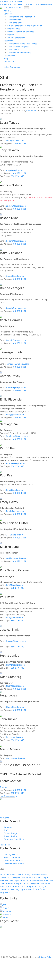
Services (8, 13)
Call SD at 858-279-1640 (40, 4)
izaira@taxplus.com (15, 276)
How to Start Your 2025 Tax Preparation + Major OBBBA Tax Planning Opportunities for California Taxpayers (23, 889)
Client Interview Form (14, 860)
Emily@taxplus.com (15, 414)
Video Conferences (16, 37)
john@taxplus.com (14, 737)
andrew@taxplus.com (16, 206)
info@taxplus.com (8, 796)
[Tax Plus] (1, 7)
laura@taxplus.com (15, 140)
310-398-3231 (19, 143)
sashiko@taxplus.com (16, 558)
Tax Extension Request (18, 46)
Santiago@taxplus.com (17, 436)
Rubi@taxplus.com (14, 490)
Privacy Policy (10, 836)
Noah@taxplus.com (15, 686)
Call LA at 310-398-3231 (13, 4)
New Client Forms (12, 857)
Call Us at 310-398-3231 (13, 1)
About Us (8, 10)
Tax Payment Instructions (19, 52)
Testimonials (9, 55)
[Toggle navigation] (26, 7)
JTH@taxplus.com (14, 534)
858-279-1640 (17, 176)
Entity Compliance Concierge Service (24, 25)
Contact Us (9, 61)
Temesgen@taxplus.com (17, 364)
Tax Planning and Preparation (21, 16)
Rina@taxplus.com (14, 585)
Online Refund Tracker (14, 863)
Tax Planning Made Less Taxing (22, 43)
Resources (8, 40)
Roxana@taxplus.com (16, 241)
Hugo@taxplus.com (15, 707)
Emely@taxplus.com (15, 511)
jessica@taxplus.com (16, 641)
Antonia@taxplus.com (16, 387)
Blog (6, 58)
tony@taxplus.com (15, 170)
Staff (6, 830)
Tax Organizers (11, 854)
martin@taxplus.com (15, 758)
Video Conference (15, 7)
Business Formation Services (20, 31)
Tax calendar (13, 49)
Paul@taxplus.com (14, 617)
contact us (31, 110)
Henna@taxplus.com (15, 665)
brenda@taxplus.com (16, 308)
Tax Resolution (14, 19)
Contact (4, 787)
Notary (10, 34)
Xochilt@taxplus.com (16, 340)
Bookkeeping (13, 28)
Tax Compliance (14, 22)
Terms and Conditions (14, 839)
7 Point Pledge (10, 833)
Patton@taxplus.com (16, 463)
